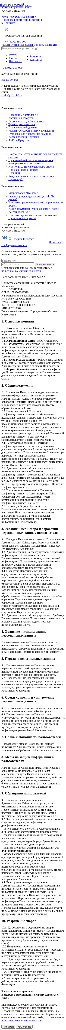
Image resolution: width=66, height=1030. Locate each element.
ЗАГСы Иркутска (19, 140)
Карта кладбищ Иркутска (23, 136)
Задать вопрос (9, 79)
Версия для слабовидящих (16, 5)
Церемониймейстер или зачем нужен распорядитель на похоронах (30, 162)
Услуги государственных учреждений (31, 130)
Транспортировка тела (21, 124)
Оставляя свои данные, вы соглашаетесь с (26, 269)
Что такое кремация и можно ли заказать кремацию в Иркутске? (32, 217)
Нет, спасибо (24, 1026)
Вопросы (39, 44)
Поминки (14, 172)
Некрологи (26, 44)
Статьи (15, 44)
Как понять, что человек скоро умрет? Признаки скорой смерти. (31, 168)
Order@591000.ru (11, 95)
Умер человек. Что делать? (24, 192)
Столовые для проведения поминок (29, 133)
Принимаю (8, 1026)
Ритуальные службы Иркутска (26, 121)
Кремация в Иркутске (21, 117)
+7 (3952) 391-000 (15, 41)
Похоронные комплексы (23, 114)
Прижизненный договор (23, 127)
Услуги (5, 44)
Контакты (51, 44)
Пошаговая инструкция (18, 18)
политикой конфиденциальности (21, 270)
